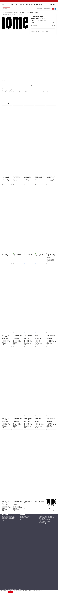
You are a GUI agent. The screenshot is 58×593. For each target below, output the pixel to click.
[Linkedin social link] (31, 1)
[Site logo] (3, 4)
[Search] (56, 4)
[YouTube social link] (29, 1)
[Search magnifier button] (9, 9)
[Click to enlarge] (3, 81)
